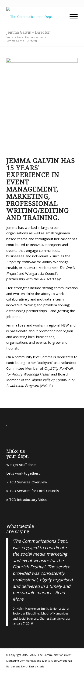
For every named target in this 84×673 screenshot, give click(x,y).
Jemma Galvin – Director (28, 32)
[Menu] (71, 16)
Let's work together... (23, 473)
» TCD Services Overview (26, 482)
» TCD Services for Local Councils (32, 490)
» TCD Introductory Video (26, 499)
